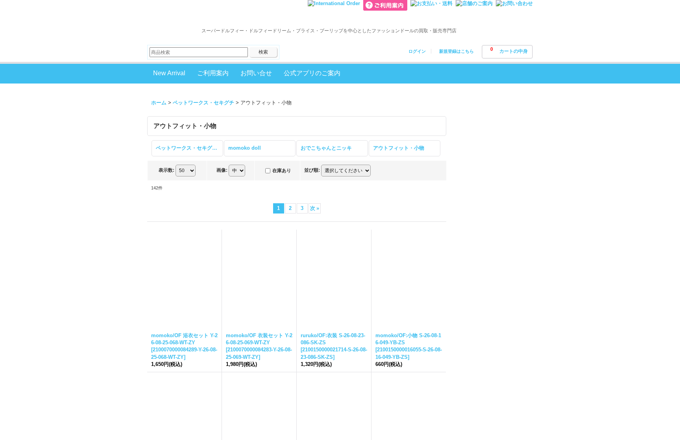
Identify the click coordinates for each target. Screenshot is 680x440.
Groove (488, 338)
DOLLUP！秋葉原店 (484, 177)
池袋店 (469, 200)
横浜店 (469, 223)
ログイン (417, 51)
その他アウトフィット (486, 399)
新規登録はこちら (456, 51)
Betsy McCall (477, 434)
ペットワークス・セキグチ (492, 422)
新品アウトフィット (484, 273)
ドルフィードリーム (484, 365)
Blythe (469, 323)
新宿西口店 (474, 212)
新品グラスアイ (479, 285)
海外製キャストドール (486, 376)
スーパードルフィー (484, 353)
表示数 (166, 170)
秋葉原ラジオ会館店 (484, 189)
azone (468, 388)
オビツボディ (476, 411)
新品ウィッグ (476, 262)
